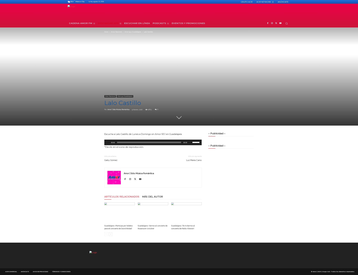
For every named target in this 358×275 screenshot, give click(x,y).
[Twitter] (276, 23)
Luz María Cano (194, 160)
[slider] (196, 142)
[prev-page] (106, 234)
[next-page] (110, 234)
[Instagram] (271, 23)
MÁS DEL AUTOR (152, 196)
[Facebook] (267, 23)
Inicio (106, 32)
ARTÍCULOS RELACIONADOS (121, 196)
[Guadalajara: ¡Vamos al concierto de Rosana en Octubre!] (153, 212)
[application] (153, 142)
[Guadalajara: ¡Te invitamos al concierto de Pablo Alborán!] (186, 212)
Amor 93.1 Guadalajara (132, 32)
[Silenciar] (190, 142)
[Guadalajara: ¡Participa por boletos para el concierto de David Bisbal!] (119, 212)
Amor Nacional (116, 32)
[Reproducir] (108, 142)
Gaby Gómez (110, 160)
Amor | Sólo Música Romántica (118, 109)
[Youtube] (280, 23)
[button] (286, 23)
